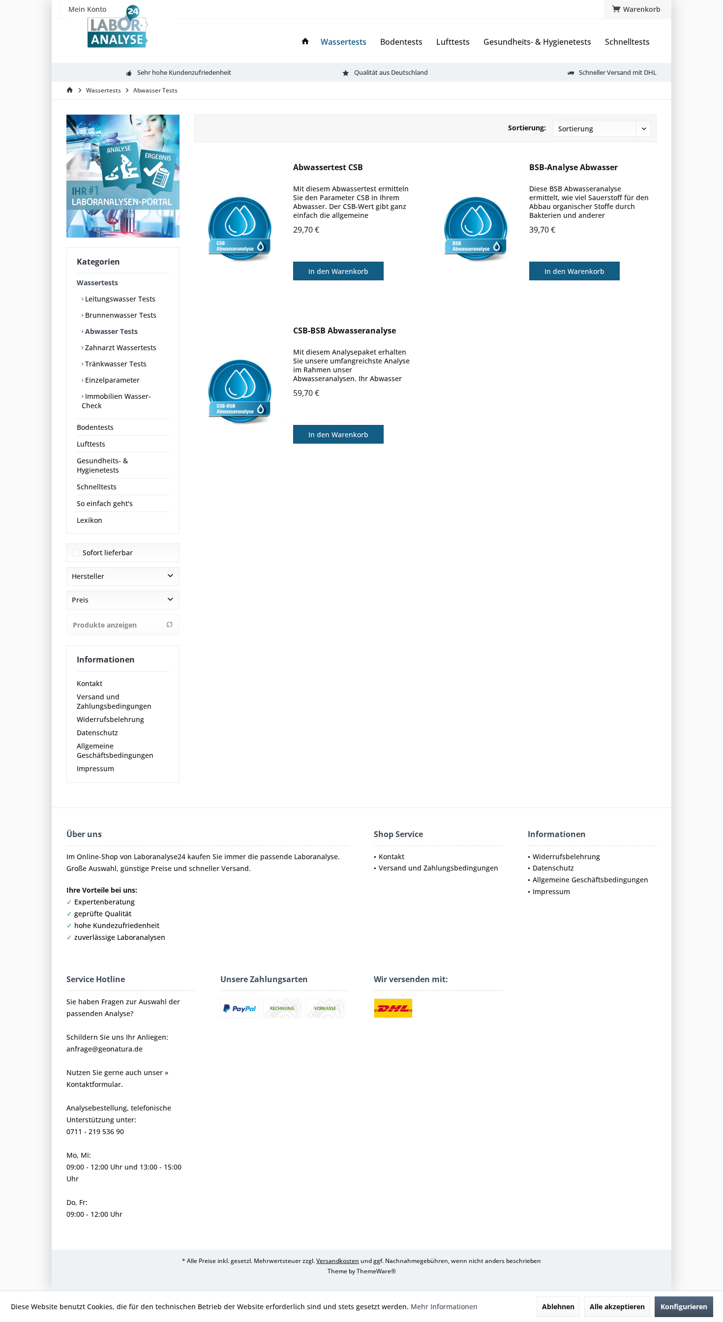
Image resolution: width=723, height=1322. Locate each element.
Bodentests (95, 427)
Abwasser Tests (110, 331)
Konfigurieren (684, 1306)
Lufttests (91, 444)
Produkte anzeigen (105, 625)
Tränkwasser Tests (115, 363)
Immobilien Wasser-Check (116, 400)
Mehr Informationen (444, 1306)
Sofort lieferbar (108, 552)
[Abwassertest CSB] (241, 228)
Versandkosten (337, 1261)
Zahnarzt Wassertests (119, 347)
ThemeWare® (376, 1271)
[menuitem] (637, 9)
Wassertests (97, 282)
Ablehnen (558, 1306)
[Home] (305, 42)
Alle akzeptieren (617, 1306)
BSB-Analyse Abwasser (573, 167)
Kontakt (89, 683)
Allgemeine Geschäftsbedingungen (115, 750)
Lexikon (89, 520)
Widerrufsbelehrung (110, 719)
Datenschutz (97, 732)
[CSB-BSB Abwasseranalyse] (241, 392)
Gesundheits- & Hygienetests (102, 465)
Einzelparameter (111, 380)
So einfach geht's (105, 503)
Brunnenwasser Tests (119, 315)
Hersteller (88, 576)
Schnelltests (97, 486)
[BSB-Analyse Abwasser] (477, 228)
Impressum (95, 768)
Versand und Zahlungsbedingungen (114, 701)
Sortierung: (527, 127)
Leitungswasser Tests (119, 298)
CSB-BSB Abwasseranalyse (344, 331)
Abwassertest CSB (328, 167)
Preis (80, 599)
